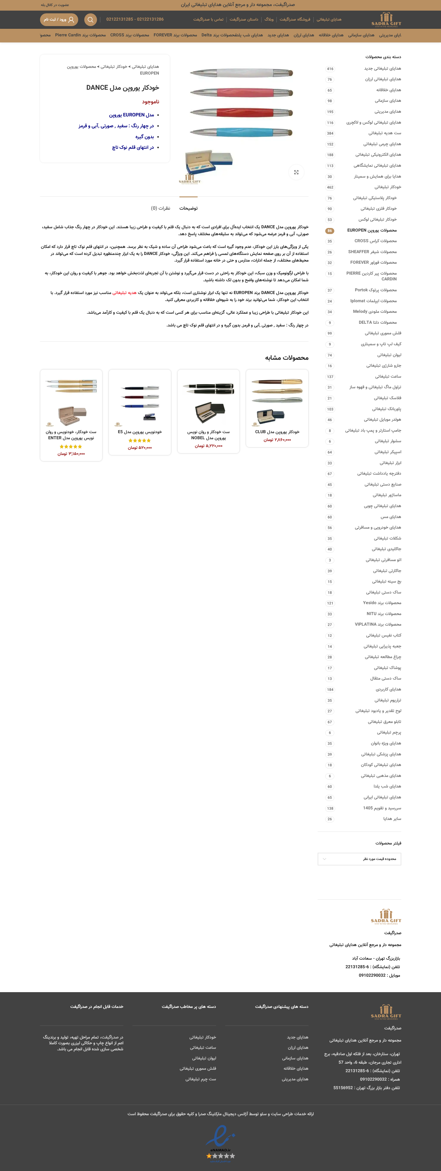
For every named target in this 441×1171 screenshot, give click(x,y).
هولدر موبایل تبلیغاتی (382, 420)
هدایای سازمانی (388, 101)
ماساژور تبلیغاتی (387, 495)
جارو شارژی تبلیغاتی (383, 366)
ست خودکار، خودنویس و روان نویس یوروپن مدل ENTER (71, 435)
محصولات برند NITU (384, 614)
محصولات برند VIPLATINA (378, 624)
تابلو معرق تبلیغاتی (384, 722)
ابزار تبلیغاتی (390, 463)
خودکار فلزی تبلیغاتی (379, 209)
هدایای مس (391, 517)
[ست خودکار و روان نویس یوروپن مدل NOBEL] (208, 400)
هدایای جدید (298, 1037)
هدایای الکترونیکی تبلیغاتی (378, 155)
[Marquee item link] (44, 35)
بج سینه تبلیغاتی (386, 581)
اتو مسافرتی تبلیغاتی (383, 560)
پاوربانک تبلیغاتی (386, 409)
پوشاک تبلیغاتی (387, 668)
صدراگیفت (110, 1037)
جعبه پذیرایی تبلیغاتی (382, 646)
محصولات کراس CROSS (376, 241)
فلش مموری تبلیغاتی (383, 333)
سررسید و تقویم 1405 (382, 808)
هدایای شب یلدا (387, 786)
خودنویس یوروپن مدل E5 (140, 432)
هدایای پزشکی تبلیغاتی (381, 754)
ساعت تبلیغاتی (388, 376)
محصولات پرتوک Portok (376, 290)
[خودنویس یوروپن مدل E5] (139, 400)
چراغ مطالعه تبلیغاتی (383, 657)
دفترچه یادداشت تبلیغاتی (379, 473)
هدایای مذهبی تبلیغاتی (381, 776)
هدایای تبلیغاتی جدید (382, 68)
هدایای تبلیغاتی (145, 67)
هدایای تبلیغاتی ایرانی (382, 797)
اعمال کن (387, 875)
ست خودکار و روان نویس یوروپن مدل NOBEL (208, 435)
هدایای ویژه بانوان (386, 743)
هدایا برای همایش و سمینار (377, 176)
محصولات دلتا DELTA (378, 323)
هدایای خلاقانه (388, 90)
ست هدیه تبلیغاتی (385, 133)
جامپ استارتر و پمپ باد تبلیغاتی (373, 430)
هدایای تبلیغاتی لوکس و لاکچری (373, 122)
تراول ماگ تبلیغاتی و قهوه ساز (375, 387)
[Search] (90, 20)
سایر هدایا (392, 819)
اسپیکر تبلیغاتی (388, 452)
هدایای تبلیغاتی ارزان (383, 79)
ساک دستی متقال (385, 678)
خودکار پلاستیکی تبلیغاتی (375, 198)
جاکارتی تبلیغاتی (387, 571)
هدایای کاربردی (388, 689)
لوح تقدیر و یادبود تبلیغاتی (378, 711)
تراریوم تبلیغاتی (388, 700)
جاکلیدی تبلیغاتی (386, 549)
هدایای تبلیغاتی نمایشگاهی (377, 165)
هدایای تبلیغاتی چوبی (382, 506)
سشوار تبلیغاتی (388, 441)
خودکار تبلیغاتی (388, 187)
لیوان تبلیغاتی (389, 355)
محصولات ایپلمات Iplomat (373, 301)
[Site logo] (386, 20)
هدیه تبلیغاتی (124, 293)
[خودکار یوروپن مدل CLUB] (277, 400)
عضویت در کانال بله (54, 5)
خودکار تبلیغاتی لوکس (378, 219)
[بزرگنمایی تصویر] (296, 172)
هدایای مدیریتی (388, 112)
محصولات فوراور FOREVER (373, 262)
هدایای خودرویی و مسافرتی (378, 527)
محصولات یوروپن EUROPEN (372, 230)
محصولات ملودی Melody (375, 312)
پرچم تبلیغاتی (389, 732)
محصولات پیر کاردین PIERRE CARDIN (371, 276)
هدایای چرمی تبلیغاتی (382, 144)
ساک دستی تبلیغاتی (383, 592)
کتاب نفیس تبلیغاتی (383, 635)
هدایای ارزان (298, 1048)
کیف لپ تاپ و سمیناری (381, 344)
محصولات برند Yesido (382, 603)
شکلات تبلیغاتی (387, 538)
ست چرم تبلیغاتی (200, 1079)
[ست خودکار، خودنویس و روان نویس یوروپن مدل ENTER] (71, 400)
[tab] (188, 205)
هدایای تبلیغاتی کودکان (381, 765)
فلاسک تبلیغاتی (387, 398)
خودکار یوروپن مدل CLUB (277, 432)
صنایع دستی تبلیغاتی (383, 484)
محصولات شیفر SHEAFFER (372, 252)
